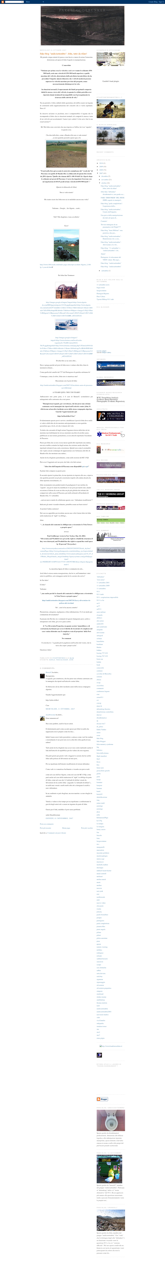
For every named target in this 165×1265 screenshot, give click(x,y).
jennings (100, 809)
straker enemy (101, 997)
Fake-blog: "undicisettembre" (111, 263)
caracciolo (100, 668)
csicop (99, 703)
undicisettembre (102, 1008)
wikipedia (100, 1023)
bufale (52, 660)
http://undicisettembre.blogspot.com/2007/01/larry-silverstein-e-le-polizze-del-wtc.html (66, 601)
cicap (98, 682)
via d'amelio (101, 1020)
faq (98, 747)
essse (98, 735)
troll (98, 1005)
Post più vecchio (87, 828)
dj (97, 721)
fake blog (100, 738)
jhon (98, 812)
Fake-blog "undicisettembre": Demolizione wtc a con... (111, 237)
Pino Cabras (101, 296)
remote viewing (102, 947)
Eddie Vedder (101, 729)
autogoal (100, 635)
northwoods (101, 897)
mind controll (101, 873)
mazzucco (100, 862)
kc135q (99, 820)
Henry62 (49, 672)
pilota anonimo (102, 938)
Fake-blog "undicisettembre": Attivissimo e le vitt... (111, 243)
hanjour (99, 785)
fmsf (98, 759)
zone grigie (101, 1038)
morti (98, 882)
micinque (100, 867)
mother (99, 885)
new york (100, 891)
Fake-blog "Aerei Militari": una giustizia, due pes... (112, 231)
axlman (99, 638)
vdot (98, 1017)
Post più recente (45, 828)
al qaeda (99, 615)
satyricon (100, 961)
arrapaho (100, 629)
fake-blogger (62, 660)
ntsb (98, 900)
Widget (104, 352)
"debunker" (101, 577)
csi (98, 700)
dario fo (99, 706)
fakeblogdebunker (82, 10)
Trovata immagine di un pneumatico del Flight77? (111, 225)
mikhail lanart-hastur (104, 870)
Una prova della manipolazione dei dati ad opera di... (112, 216)
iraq (98, 800)
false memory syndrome (105, 744)
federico (99, 750)
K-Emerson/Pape (102, 817)
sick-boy (99, 976)
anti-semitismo (102, 627)
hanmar (99, 788)
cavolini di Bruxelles (104, 674)
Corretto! (104, 221)
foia (98, 765)
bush (98, 665)
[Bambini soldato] (111, 1046)
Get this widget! (101, 351)
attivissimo (100, 632)
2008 (101, 170)
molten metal (101, 879)
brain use (100, 659)
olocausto (100, 906)
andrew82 (100, 624)
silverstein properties (104, 988)
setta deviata (101, 973)
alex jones (100, 621)
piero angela (101, 929)
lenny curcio (101, 829)
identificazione (102, 797)
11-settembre (101, 588)
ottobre (104, 183)
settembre (105, 270)
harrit (98, 791)
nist (98, 894)
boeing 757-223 (102, 653)
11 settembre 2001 (103, 582)
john (71, 660)
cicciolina (100, 685)
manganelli (101, 847)
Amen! (103, 254)
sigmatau (100, 979)
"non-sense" (101, 580)
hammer (99, 782)
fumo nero (100, 768)
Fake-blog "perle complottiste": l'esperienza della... (112, 204)
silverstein (100, 985)
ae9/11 (99, 609)
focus (98, 762)
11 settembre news (103, 285)
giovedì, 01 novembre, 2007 (59, 818)
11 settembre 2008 (103, 585)
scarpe (99, 964)
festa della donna (103, 753)
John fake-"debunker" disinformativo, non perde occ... (113, 193)
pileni (99, 935)
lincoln (99, 835)
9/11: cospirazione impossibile (107, 597)
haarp (99, 779)
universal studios (103, 1014)
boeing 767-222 (102, 656)
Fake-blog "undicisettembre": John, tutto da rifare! (111, 187)
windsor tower (101, 1026)
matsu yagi (100, 859)
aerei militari (101, 612)
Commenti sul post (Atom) (56, 833)
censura (99, 676)
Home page (66, 828)
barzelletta (100, 641)
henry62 (99, 794)
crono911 (100, 697)
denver (99, 715)
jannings (100, 806)
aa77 (98, 606)
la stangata (100, 826)
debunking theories (103, 709)
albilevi (99, 618)
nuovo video (101, 903)
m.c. (98, 844)
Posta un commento (47, 824)
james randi (101, 803)
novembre (105, 179)
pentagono (100, 920)
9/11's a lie (100, 600)
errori (98, 732)
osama (99, 909)
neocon (99, 888)
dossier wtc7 (101, 723)
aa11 (98, 603)
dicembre (104, 176)
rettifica (99, 950)
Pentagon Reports (103, 293)
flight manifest (102, 756)
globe (99, 773)
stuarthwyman (51, 714)
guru (98, 776)
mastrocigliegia (102, 856)
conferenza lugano (103, 691)
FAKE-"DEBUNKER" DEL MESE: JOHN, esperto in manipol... (113, 198)
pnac (98, 941)
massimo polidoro (103, 853)
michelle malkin (102, 864)
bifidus (99, 650)
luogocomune (101, 290)
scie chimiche (101, 967)
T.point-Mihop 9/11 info (105, 299)
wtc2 (98, 1032)
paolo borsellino (102, 914)
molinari (100, 876)
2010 (101, 163)
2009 (101, 166)
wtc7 (98, 1035)
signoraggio (101, 982)
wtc (98, 1029)
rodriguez (100, 953)
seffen (99, 970)
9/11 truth (100, 594)
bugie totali (101, 287)
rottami (99, 956)
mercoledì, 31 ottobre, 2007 (60, 709)
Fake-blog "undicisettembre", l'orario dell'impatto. (111, 210)
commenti (100, 688)
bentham (100, 644)
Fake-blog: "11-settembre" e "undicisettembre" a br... (110, 249)
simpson (99, 991)
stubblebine (101, 1000)
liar (98, 832)
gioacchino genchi (103, 770)
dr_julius (100, 726)
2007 (101, 173)
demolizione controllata (105, 712)
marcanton (100, 850)
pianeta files (101, 926)
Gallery (109, 352)
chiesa (99, 679)
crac (98, 694)
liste (98, 838)
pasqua (99, 917)
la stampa (100, 823)
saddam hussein (102, 958)
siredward (100, 994)
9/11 (98, 591)
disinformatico (102, 718)
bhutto (99, 647)
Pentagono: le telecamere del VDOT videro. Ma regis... (111, 258)
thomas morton (102, 1003)
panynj (99, 911)
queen (99, 944)
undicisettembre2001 (104, 1011)
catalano (100, 671)
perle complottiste (103, 923)
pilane (99, 932)
